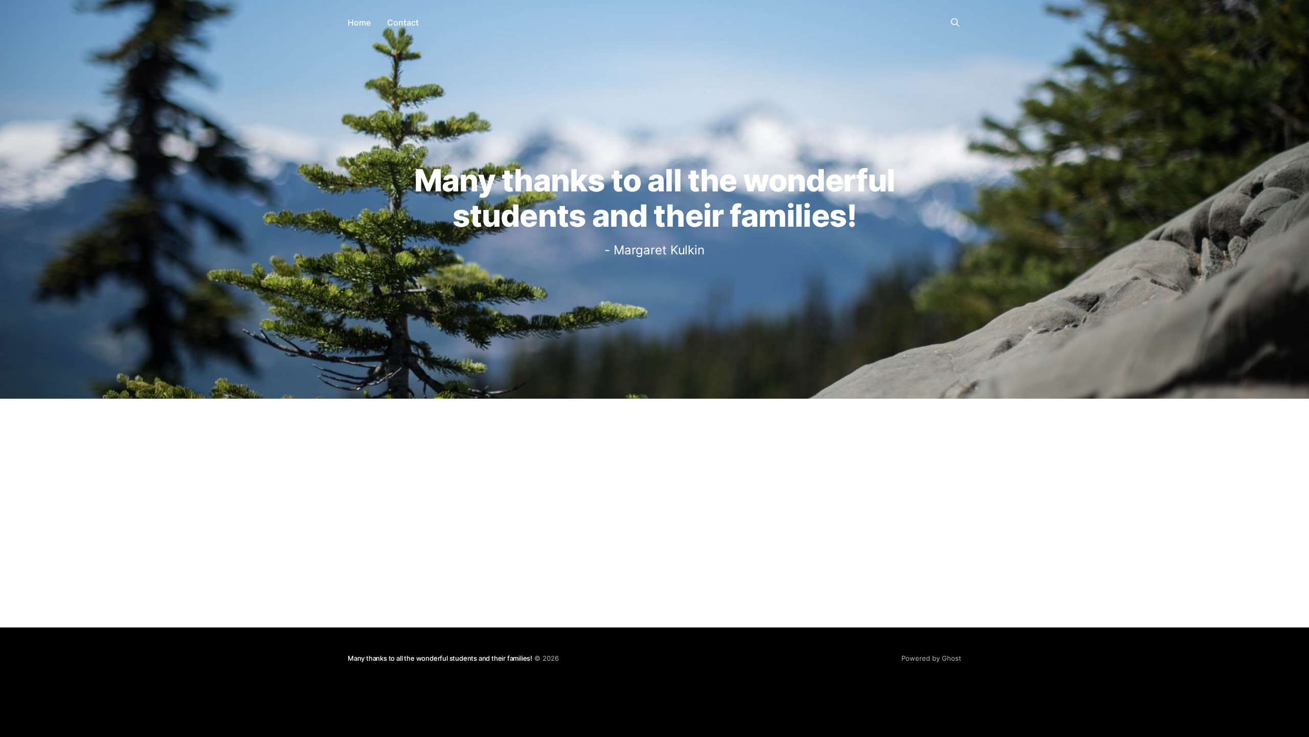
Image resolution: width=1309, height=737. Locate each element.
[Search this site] (955, 22)
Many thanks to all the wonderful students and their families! (440, 658)
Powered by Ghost (931, 658)
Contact (403, 22)
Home (359, 22)
